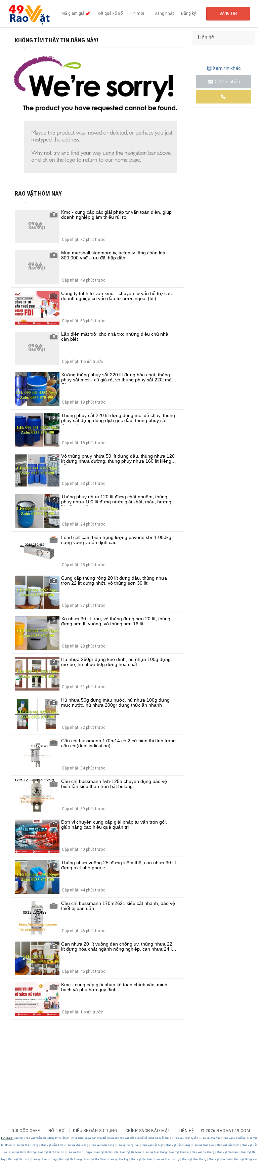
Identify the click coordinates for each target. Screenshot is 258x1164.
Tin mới (136, 13)
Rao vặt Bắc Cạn (153, 1145)
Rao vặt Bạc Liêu (203, 1145)
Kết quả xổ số (110, 13)
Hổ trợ (56, 1130)
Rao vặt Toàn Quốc (186, 1137)
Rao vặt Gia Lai (179, 1152)
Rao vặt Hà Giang (203, 1152)
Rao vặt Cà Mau (130, 1152)
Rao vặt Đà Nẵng (234, 1137)
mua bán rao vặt (118, 1137)
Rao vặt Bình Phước (51, 1152)
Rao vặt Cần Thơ (52, 1145)
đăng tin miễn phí (59, 1137)
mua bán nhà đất (95, 1137)
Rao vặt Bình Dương (23, 1152)
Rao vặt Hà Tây (118, 1159)
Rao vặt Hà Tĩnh (18, 1159)
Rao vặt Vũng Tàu (128, 1145)
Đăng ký (188, 13)
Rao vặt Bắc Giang (178, 1145)
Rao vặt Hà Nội (210, 1137)
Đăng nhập (164, 13)
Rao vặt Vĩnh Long (102, 1145)
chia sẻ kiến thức (160, 1137)
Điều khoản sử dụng (95, 1130)
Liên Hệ (186, 1130)
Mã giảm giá (73, 13)
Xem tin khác (227, 68)
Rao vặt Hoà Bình (220, 1159)
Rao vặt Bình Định (106, 1152)
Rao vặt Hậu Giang (194, 1159)
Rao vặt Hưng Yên (245, 1159)
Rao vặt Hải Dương (44, 1159)
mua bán (77, 1137)
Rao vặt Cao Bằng (155, 1152)
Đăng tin (228, 13)
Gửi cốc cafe (25, 1130)
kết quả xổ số (138, 1137)
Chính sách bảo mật (148, 1130)
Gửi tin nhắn (227, 81)
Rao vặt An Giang (77, 1145)
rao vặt (19, 1137)
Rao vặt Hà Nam (228, 1152)
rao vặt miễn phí (36, 1137)
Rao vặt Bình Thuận (79, 1152)
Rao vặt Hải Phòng (27, 1145)
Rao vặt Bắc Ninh (228, 1145)
